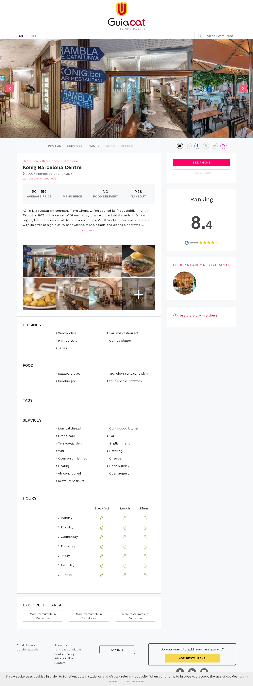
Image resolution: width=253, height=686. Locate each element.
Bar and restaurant (123, 333)
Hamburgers (67, 340)
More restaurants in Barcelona (43, 616)
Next (243, 88)
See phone (202, 162)
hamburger (66, 381)
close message (133, 681)
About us (60, 645)
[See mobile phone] (189, 146)
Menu (110, 146)
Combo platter (119, 340)
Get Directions (32, 178)
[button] (27, 36)
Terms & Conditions (68, 649)
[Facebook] (197, 146)
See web (50, 178)
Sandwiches (66, 333)
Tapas (62, 348)
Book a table (202, 173)
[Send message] (180, 146)
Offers (127, 146)
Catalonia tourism (29, 649)
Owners (117, 649)
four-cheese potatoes (125, 381)
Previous (10, 88)
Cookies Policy (64, 654)
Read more (89, 230)
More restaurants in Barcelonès (89, 616)
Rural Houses (26, 645)
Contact (59, 662)
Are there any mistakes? (198, 315)
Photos (54, 146)
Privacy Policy (63, 658)
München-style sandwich (128, 373)
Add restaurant (192, 658)
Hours (93, 146)
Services (75, 146)
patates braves (68, 373)
